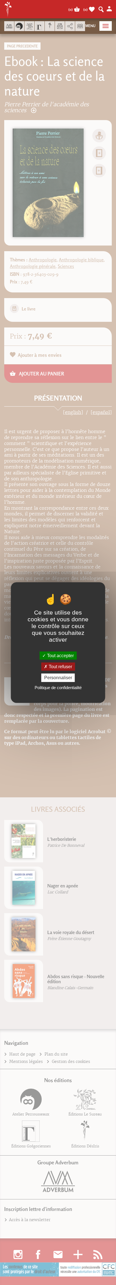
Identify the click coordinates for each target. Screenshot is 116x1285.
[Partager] (70, 26)
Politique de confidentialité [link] (58, 687)
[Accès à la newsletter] (60, 26)
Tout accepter (60, 655)
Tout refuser (60, 666)
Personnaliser (58, 677)
